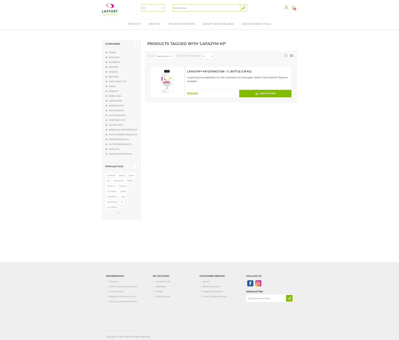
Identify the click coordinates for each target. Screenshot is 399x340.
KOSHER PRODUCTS (119, 139)
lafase (130, 180)
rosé (123, 196)
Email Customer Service (215, 296)
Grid (286, 55)
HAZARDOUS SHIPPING (120, 154)
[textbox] (206, 7)
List (292, 55)
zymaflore (112, 207)
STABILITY (113, 91)
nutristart (112, 191)
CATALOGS (114, 57)
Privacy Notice (116, 291)
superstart (112, 202)
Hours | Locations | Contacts (123, 301)
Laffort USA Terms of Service (123, 286)
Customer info (163, 281)
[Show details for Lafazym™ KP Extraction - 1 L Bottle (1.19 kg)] (167, 75)
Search (206, 281)
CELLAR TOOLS (116, 125)
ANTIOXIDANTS (116, 110)
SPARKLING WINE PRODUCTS (123, 130)
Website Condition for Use (122, 296)
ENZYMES (113, 67)
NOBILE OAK (115, 96)
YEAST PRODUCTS (117, 81)
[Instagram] (258, 283)
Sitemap (113, 281)
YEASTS (112, 52)
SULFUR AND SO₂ (117, 115)
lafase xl (111, 186)
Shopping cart (293, 7)
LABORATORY (115, 101)
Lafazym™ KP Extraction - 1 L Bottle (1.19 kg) (219, 71)
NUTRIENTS (114, 62)
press (123, 191)
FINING (112, 86)
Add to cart (267, 93)
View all (110, 212)
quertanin (112, 196)
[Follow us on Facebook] (250, 283)
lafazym (123, 186)
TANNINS (113, 72)
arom (131, 175)
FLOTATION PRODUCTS (120, 144)
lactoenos (118, 180)
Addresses (161, 286)
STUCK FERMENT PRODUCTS (123, 134)
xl (122, 202)
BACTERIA (114, 77)
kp (108, 180)
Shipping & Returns (212, 291)
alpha (122, 175)
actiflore (111, 175)
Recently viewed (211, 286)
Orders (159, 291)
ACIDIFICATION (116, 105)
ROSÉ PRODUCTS (117, 120)
